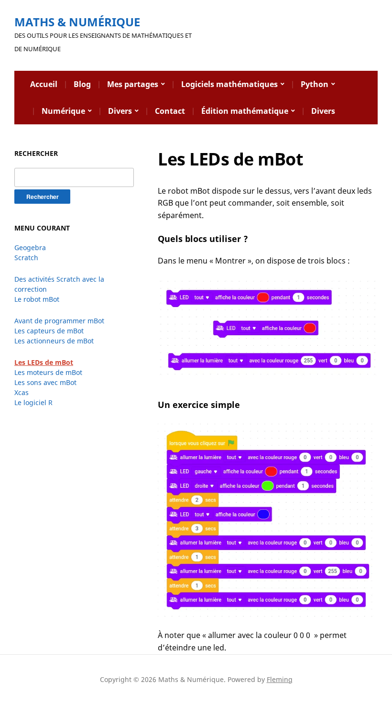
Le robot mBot (36, 299)
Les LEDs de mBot (43, 362)
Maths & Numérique (77, 22)
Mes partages (132, 84)
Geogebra (30, 247)
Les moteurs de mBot (48, 372)
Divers (120, 111)
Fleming (280, 679)
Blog (82, 84)
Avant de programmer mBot (59, 320)
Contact (170, 111)
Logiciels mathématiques (229, 84)
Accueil (43, 84)
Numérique (63, 111)
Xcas (21, 392)
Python (314, 84)
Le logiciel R (33, 402)
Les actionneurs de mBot (54, 340)
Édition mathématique (244, 111)
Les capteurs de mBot (49, 330)
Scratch (26, 257)
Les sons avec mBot (45, 382)
